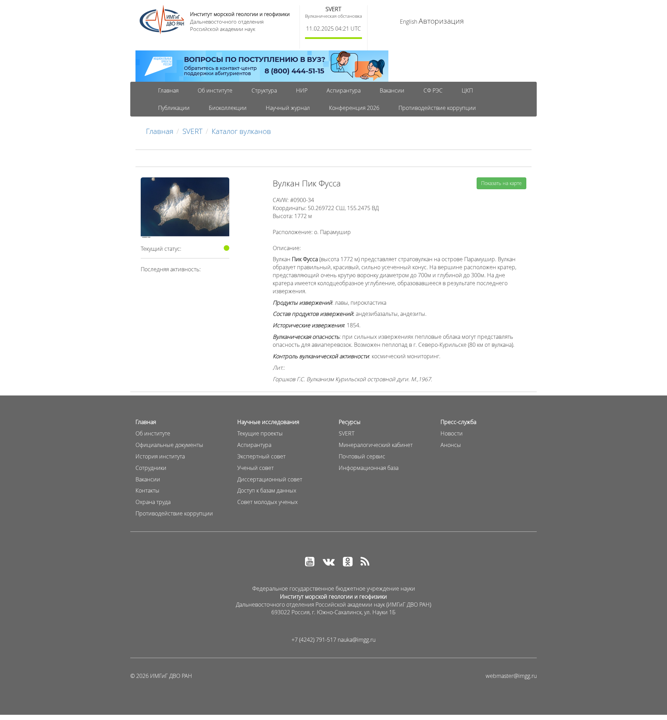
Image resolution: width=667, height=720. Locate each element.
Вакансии (392, 90)
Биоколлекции (228, 108)
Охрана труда (153, 502)
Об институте (215, 90)
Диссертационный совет (269, 479)
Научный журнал (288, 108)
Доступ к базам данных (266, 490)
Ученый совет (255, 468)
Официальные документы (169, 445)
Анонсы (450, 445)
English (408, 21)
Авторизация (441, 21)
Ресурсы (350, 422)
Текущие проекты (260, 433)
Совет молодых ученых (267, 502)
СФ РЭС (433, 90)
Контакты (147, 490)
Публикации (174, 108)
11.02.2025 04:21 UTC (333, 28)
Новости (451, 433)
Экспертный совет (261, 456)
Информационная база (368, 468)
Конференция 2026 (354, 108)
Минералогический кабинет (376, 445)
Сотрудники (150, 468)
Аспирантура (344, 90)
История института (160, 456)
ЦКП (467, 90)
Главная (168, 90)
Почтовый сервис (362, 456)
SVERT (333, 9)
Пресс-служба (458, 422)
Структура (264, 90)
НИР (301, 90)
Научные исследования (268, 422)
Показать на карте (501, 183)
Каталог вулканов (241, 131)
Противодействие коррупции (437, 108)
